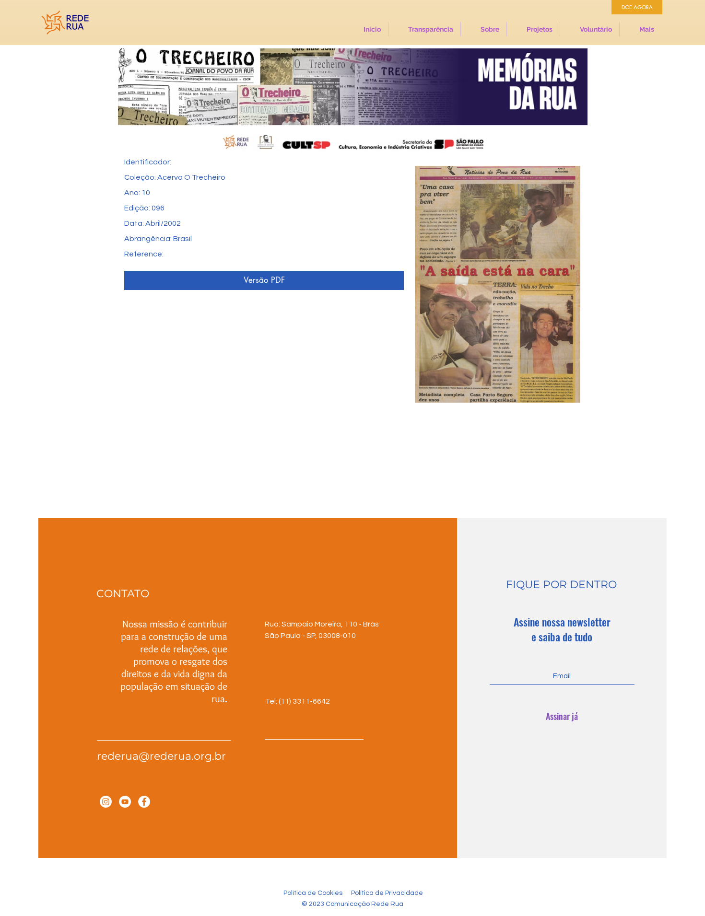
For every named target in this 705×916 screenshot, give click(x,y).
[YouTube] (125, 802)
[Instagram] (106, 802)
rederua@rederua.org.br (161, 756)
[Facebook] (144, 802)
